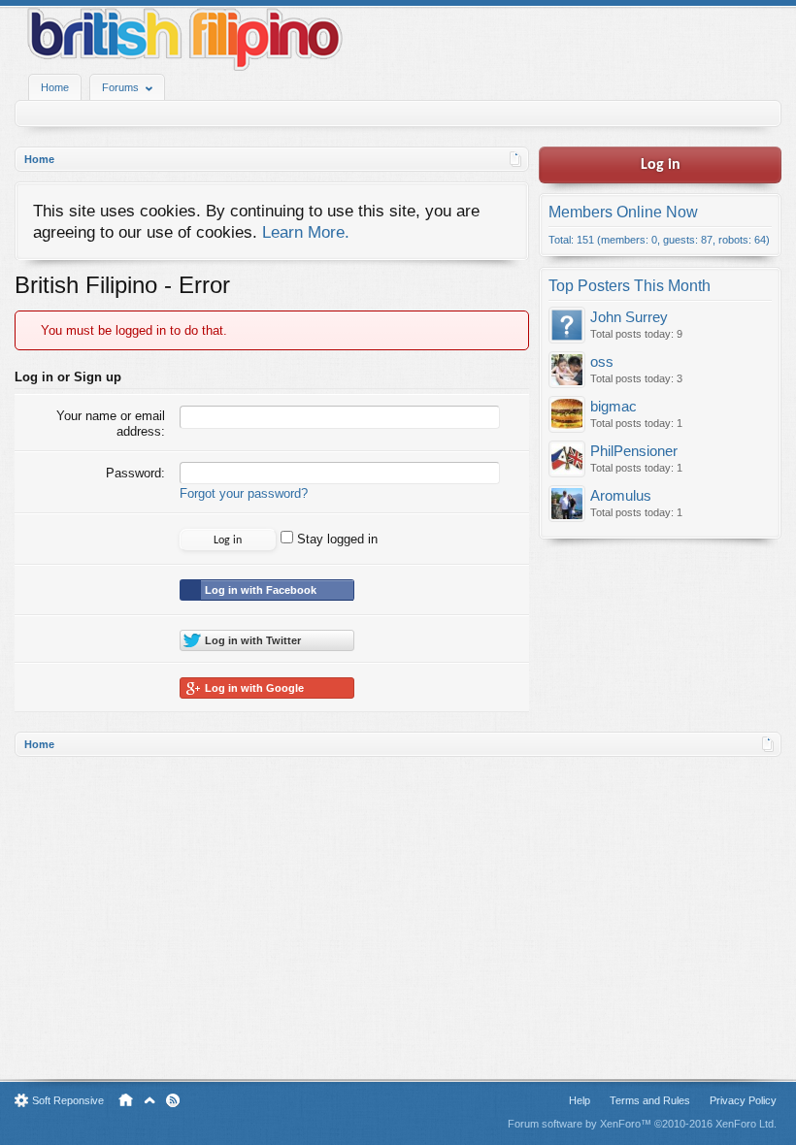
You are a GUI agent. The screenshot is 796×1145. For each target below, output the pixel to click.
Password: (135, 473)
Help (579, 1100)
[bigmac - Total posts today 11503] (566, 416)
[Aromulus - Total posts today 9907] (566, 505)
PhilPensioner (634, 451)
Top (149, 1100)
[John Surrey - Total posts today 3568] (566, 326)
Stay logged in (335, 539)
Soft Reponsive (68, 1100)
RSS (173, 1100)
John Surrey (629, 317)
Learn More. (305, 232)
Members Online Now (623, 212)
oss (602, 362)
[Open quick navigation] (516, 159)
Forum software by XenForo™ (642, 1123)
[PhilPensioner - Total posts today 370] (566, 460)
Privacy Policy (743, 1100)
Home (55, 87)
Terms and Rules (650, 1100)
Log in (660, 165)
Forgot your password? (244, 493)
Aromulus (620, 496)
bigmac (613, 406)
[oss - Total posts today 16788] (566, 371)
